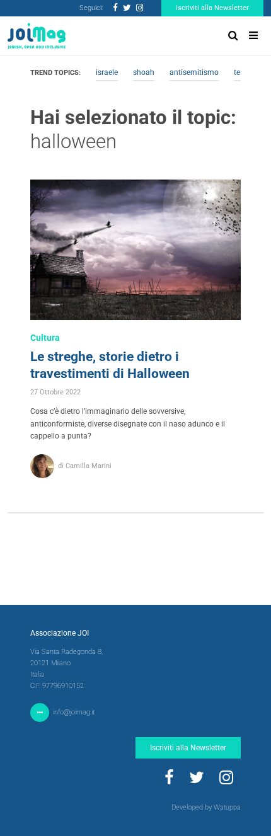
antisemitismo (194, 72)
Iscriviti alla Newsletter (212, 8)
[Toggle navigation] (253, 35)
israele (107, 72)
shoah (143, 72)
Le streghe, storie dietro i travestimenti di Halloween (110, 365)
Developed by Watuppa (206, 807)
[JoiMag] (37, 36)
